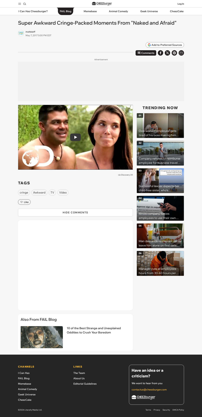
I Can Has (24, 373)
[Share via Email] (181, 53)
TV (52, 192)
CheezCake (24, 399)
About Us (79, 378)
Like (26, 202)
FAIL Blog (24, 378)
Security (166, 410)
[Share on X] (167, 53)
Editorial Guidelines (85, 383)
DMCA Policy (178, 410)
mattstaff (30, 31)
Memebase (24, 383)
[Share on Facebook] (160, 53)
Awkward (39, 192)
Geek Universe (27, 394)
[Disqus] (75, 266)
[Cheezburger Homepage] (102, 4)
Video (63, 192)
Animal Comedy (27, 389)
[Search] (24, 4)
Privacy (157, 410)
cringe (24, 192)
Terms (148, 410)
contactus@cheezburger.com (149, 389)
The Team (79, 373)
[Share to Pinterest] (174, 53)
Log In (181, 3)
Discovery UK (127, 175)
